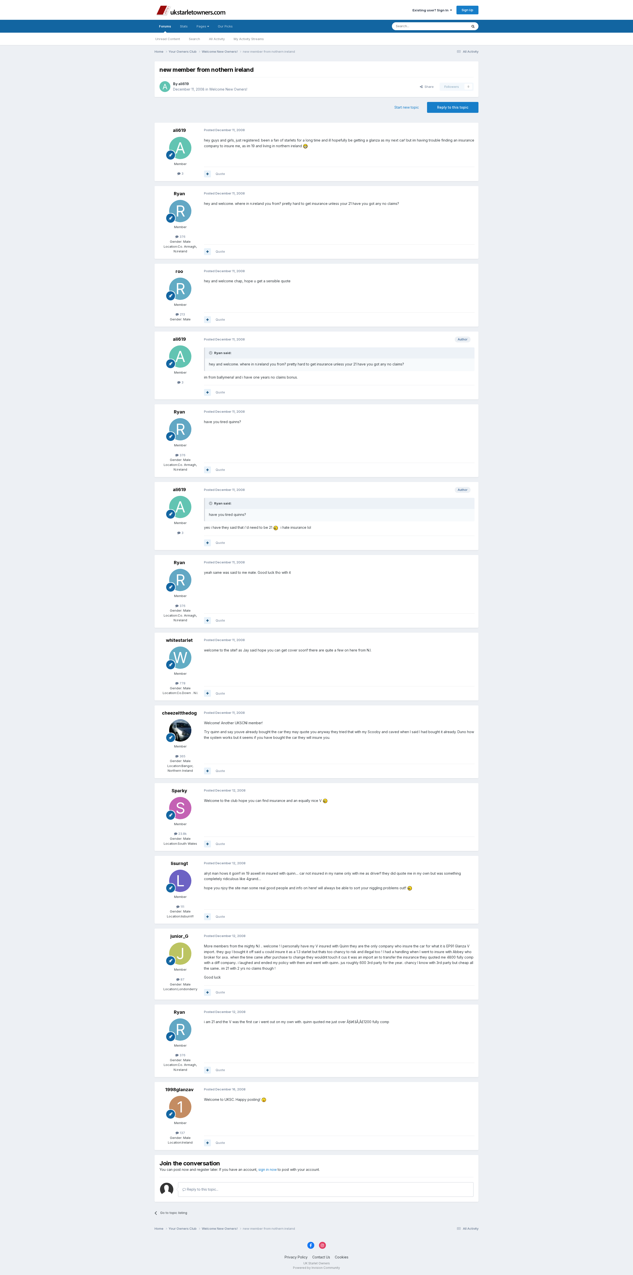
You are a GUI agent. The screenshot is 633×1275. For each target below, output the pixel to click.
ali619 (183, 84)
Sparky (179, 790)
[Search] (473, 26)
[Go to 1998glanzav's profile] (180, 1107)
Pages (202, 26)
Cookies (341, 1257)
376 (182, 237)
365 (182, 756)
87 (182, 979)
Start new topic (406, 107)
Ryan (179, 193)
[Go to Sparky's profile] (180, 808)
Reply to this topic (452, 107)
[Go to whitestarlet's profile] (180, 658)
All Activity (217, 39)
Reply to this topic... (202, 1189)
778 (182, 683)
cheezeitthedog (179, 713)
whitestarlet (179, 640)
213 (182, 314)
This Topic (453, 26)
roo (179, 271)
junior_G (179, 936)
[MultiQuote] (207, 173)
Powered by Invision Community (316, 1268)
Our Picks (225, 26)
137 (182, 1133)
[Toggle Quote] (211, 353)
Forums (165, 26)
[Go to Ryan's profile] (180, 211)
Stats (184, 26)
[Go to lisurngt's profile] (180, 881)
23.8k (182, 834)
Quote (220, 174)
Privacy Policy (296, 1257)
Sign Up (467, 10)
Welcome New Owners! (228, 89)
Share (428, 87)
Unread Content (167, 39)
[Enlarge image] (305, 146)
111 (182, 907)
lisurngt (179, 863)
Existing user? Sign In (431, 10)
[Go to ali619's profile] (164, 86)
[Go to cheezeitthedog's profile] (180, 730)
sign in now (267, 1169)
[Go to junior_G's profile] (180, 953)
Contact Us (321, 1257)
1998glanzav (179, 1089)
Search (194, 39)
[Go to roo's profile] (180, 289)
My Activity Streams (249, 39)
